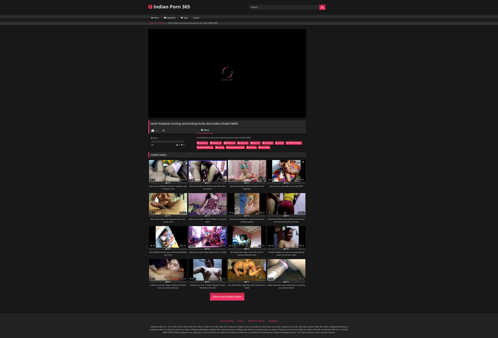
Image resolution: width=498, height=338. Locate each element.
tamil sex (252, 147)
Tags (186, 18)
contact (196, 18)
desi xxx (256, 143)
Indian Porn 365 (171, 7)
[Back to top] (490, 330)
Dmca (241, 321)
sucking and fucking (236, 147)
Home (156, 18)
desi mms (244, 143)
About (206, 130)
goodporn (273, 321)
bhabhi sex (231, 143)
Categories (171, 18)
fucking (280, 143)
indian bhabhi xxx (206, 147)
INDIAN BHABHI (295, 143)
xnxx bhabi (265, 147)
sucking (221, 147)
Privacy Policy (226, 321)
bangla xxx (217, 143)
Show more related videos (227, 296)
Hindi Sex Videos (256, 321)
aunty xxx (161, 23)
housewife (269, 143)
